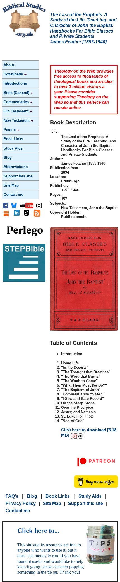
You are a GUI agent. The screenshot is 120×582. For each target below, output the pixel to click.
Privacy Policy (21, 503)
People (10, 130)
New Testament (17, 120)
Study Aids (13, 148)
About (9, 65)
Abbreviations (16, 167)
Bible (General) (17, 93)
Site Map (11, 185)
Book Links (13, 139)
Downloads (14, 74)
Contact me (13, 194)
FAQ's (12, 496)
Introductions (15, 83)
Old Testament (17, 111)
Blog (8, 157)
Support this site (18, 176)
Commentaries (17, 102)
